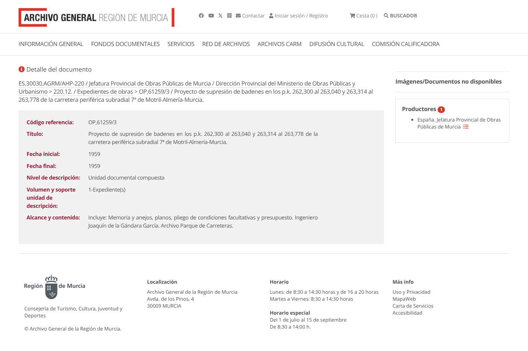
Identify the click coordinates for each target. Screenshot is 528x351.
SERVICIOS (180, 44)
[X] (221, 15)
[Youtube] (211, 15)
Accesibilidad (407, 312)
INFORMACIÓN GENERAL (51, 44)
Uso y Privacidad (412, 291)
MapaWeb (404, 298)
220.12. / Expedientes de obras (93, 92)
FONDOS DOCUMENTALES (125, 44)
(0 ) (367, 15)
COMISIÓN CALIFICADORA (405, 44)
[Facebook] (202, 15)
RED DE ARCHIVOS (226, 44)
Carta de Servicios (413, 305)
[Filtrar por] (466, 126)
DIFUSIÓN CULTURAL (336, 44)
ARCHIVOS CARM (279, 44)
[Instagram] (230, 15)
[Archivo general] (96, 15)
